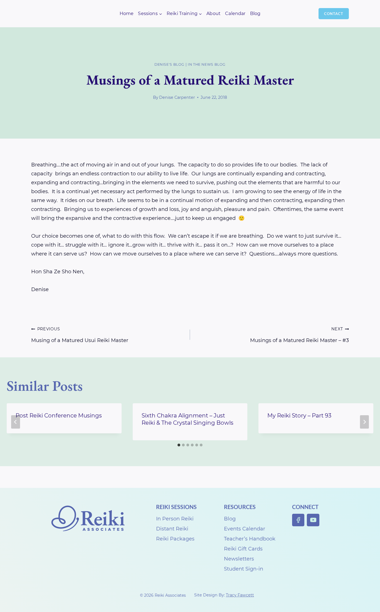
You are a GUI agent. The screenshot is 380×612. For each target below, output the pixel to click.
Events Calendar (244, 529)
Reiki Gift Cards (243, 549)
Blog (255, 13)
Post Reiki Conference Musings (59, 415)
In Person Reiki (175, 519)
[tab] (178, 445)
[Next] (364, 422)
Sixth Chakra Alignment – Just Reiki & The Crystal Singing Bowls (187, 419)
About (213, 13)
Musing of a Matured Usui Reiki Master (79, 334)
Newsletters (239, 559)
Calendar (235, 13)
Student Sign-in (243, 569)
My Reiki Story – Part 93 (299, 415)
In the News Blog (207, 64)
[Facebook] (298, 520)
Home (127, 13)
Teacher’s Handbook (249, 539)
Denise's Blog (169, 64)
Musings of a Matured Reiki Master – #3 (299, 334)
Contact (333, 13)
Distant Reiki (172, 529)
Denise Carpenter (177, 97)
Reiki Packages (175, 539)
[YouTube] (313, 520)
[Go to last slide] (15, 422)
